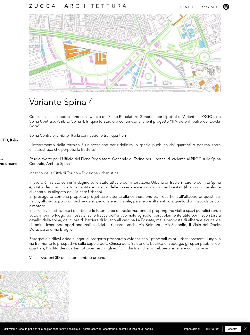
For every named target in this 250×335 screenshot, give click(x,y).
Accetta (232, 329)
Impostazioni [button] (192, 329)
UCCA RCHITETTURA (78, 6)
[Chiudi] (245, 329)
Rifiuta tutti (212, 329)
